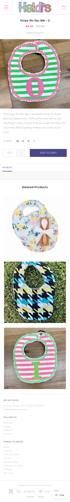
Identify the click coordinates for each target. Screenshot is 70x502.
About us (7, 450)
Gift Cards (8, 473)
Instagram (8, 430)
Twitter (6, 426)
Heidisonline (25, 485)
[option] (35, 74)
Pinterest (7, 434)
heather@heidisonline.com (15, 409)
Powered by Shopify (42, 485)
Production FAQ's (11, 454)
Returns (7, 458)
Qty (9, 152)
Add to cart (48, 152)
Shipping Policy (10, 462)
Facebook (7, 422)
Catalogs (7, 469)
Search (6, 447)
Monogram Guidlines (13, 465)
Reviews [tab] (7, 167)
